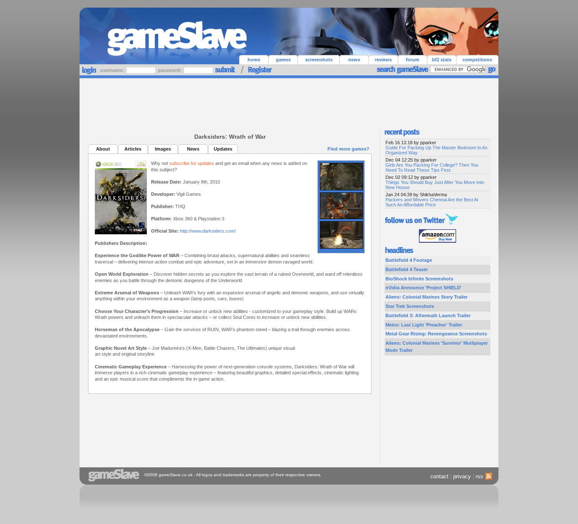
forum (412, 59)
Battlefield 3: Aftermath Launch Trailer (428, 315)
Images (163, 148)
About (103, 148)
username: (112, 70)
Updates (223, 148)
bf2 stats (441, 59)
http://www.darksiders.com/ (208, 230)
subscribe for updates (191, 163)
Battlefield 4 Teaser (406, 269)
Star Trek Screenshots (409, 306)
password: (170, 70)
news (354, 59)
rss (479, 476)
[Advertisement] (289, 101)
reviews (383, 59)
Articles (132, 148)
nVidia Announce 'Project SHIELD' (423, 287)
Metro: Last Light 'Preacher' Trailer (423, 324)
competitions (477, 59)
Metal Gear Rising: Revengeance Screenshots (436, 333)
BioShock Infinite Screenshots (419, 278)
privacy (462, 476)
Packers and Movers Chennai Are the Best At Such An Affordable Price (431, 202)
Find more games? (348, 148)
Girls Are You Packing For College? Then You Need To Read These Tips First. (431, 167)
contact (439, 476)
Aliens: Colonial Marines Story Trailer (426, 296)
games (283, 59)
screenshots (319, 59)
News (193, 148)
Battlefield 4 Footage (408, 260)
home (254, 59)
